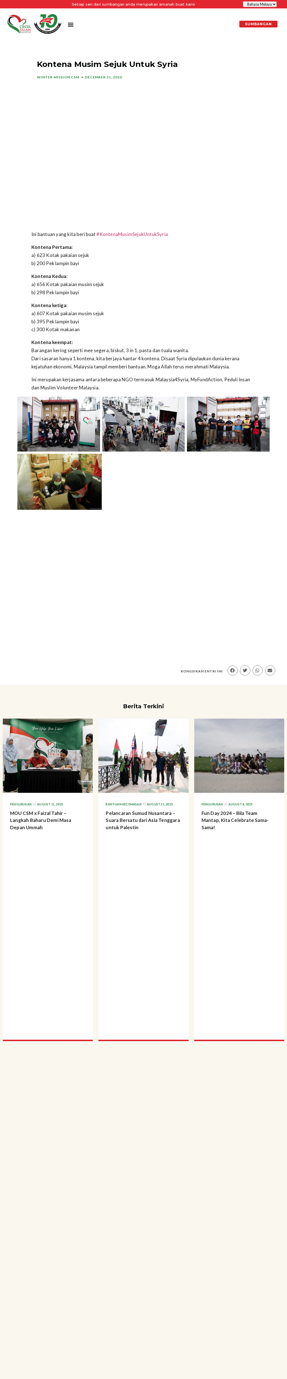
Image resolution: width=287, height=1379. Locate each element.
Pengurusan (21, 804)
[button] (70, 24)
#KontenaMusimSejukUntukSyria (132, 234)
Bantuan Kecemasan (123, 804)
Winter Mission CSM (58, 77)
